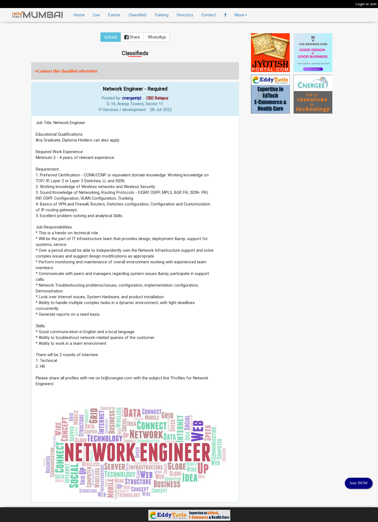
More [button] (239, 14)
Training (161, 14)
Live (96, 14)
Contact (208, 14)
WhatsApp (156, 37)
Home (79, 14)
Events (114, 14)
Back (112, 37)
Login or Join (366, 4)
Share (134, 37)
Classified (137, 14)
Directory (185, 14)
